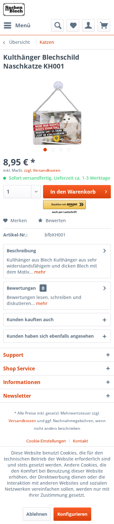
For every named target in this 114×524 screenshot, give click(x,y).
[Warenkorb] (104, 25)
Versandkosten (22, 420)
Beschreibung (21, 251)
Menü (22, 25)
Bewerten (55, 220)
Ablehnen (36, 514)
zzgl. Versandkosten (42, 170)
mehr (39, 272)
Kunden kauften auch (30, 319)
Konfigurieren (72, 514)
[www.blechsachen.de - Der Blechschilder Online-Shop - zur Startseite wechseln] (14, 9)
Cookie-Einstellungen (46, 441)
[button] (64, 207)
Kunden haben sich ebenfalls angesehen (50, 336)
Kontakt (80, 441)
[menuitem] (17, 25)
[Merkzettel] (72, 25)
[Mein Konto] (88, 25)
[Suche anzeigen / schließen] (57, 25)
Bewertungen (21, 288)
